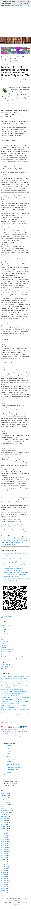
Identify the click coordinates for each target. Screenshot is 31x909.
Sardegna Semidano (19, 733)
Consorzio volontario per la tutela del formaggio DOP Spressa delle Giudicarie (14, 724)
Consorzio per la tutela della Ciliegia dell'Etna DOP (11, 738)
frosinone (5, 726)
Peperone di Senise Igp (11, 722)
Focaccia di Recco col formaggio (13, 81)
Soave (14, 729)
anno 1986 (4, 892)
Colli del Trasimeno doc (21, 729)
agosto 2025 (4, 816)
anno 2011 (4, 845)
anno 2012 (4, 843)
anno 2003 (4, 861)
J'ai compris (27, 5)
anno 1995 (4, 876)
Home (8, 57)
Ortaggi (3, 655)
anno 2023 (4, 822)
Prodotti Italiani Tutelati (14, 767)
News (2, 624)
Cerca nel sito (8, 616)
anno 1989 (4, 886)
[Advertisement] (15, 21)
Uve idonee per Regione (13, 764)
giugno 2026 (4, 797)
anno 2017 (4, 834)
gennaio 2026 (5, 807)
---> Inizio (9, 772)
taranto (23, 726)
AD (4, 774)
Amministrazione (15, 904)
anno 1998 (4, 871)
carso (11, 727)
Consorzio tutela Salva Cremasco (11, 731)
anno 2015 (4, 838)
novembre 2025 (5, 810)
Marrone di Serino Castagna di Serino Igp (11, 736)
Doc (4, 629)
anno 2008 (4, 851)
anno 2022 (4, 824)
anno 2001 (4, 865)
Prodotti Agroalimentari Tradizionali (11, 657)
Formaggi (3, 643)
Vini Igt (9, 751)
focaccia (22, 81)
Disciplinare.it (12, 896)
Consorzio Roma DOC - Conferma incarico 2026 (14, 686)
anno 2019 (4, 830)
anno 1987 (4, 890)
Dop (4, 633)
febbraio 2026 (5, 805)
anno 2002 (4, 863)
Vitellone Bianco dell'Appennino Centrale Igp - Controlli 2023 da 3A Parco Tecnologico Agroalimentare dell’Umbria (16, 574)
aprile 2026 (4, 801)
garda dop (4, 722)
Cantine (9, 761)
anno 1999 (4, 869)
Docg (4, 631)
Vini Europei (4, 661)
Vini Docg (9, 748)
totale (3, 894)
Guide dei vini (5, 651)
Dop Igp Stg (4, 653)
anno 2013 (4, 841)
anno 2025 (4, 818)
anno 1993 (4, 878)
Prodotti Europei (5, 666)
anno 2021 (4, 826)
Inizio (15, 906)
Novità (3, 647)
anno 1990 (4, 884)
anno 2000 (4, 867)
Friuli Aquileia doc (4, 729)
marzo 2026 (4, 803)
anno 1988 (4, 888)
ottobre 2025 (5, 812)
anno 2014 (4, 840)
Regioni (3, 639)
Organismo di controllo (10, 79)
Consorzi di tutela (6, 649)
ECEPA (2, 731)
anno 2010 (4, 847)
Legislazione (4, 641)
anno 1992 (4, 880)
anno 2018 (4, 832)
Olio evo (3, 645)
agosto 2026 (4, 793)
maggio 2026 (4, 799)
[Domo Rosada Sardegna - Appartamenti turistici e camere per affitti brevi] (15, 54)
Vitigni (2, 637)
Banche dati (4, 664)
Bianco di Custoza (16, 727)
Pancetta (10, 729)
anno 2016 (4, 836)
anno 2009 (4, 849)
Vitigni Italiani (11, 759)
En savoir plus (18, 5)
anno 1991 (4, 882)
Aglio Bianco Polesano (8, 734)
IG (1, 662)
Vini (2, 628)
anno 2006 (4, 855)
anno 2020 (4, 828)
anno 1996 (4, 874)
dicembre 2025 (5, 809)
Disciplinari (4, 626)
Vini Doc (9, 745)
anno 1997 (4, 872)
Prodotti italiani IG (12, 769)
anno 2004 (4, 859)
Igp (3, 635)
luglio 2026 (4, 795)
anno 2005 (4, 857)
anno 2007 (4, 853)
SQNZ (2, 668)
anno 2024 (4, 820)
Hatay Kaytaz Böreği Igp (22, 731)
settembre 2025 (5, 814)
